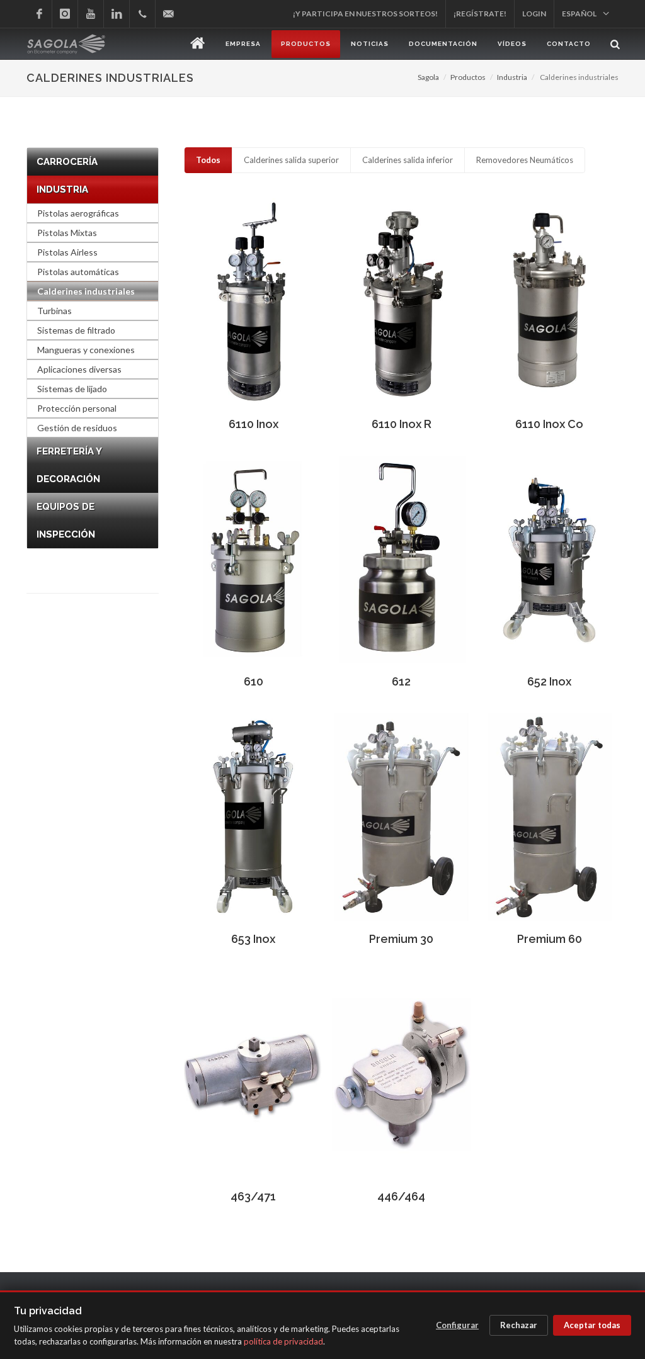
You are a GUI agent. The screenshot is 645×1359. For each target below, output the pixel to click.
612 (401, 681)
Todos (208, 160)
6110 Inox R (401, 424)
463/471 (253, 1196)
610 (253, 681)
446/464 (401, 1196)
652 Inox (549, 681)
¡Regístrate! (480, 13)
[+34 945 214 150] (142, 14)
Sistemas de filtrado (76, 330)
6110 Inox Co (549, 424)
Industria (512, 77)
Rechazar (518, 1325)
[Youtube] (90, 14)
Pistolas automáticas (78, 271)
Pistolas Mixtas (67, 232)
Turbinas (54, 310)
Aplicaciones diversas (79, 369)
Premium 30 (401, 938)
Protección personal (77, 408)
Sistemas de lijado (72, 388)
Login (534, 13)
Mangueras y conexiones (86, 349)
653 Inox (253, 938)
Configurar (457, 1325)
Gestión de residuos (77, 427)
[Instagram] (64, 14)
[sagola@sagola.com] (168, 14)
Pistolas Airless (67, 252)
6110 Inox (253, 424)
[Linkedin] (116, 14)
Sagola (428, 77)
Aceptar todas (592, 1325)
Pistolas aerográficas (78, 213)
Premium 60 (549, 938)
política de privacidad (283, 1341)
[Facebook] (39, 14)
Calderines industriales (86, 291)
